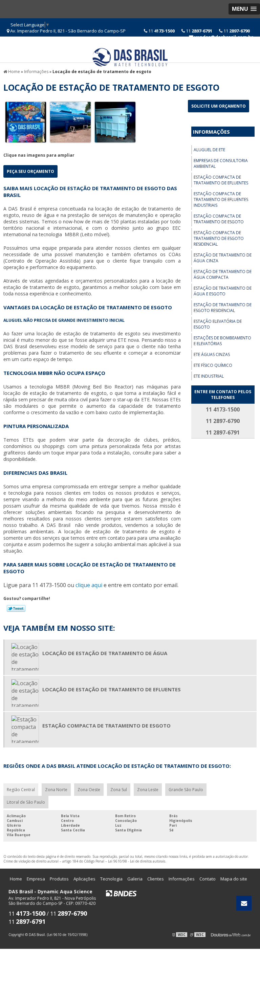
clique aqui (88, 585)
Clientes (155, 879)
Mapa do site (233, 879)
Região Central (21, 789)
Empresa (36, 879)
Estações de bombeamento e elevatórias (222, 341)
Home (16, 879)
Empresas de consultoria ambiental (221, 163)
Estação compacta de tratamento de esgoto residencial (219, 238)
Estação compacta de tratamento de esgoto (219, 219)
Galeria (135, 879)
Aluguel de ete (209, 150)
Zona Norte (56, 789)
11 (236, 31)
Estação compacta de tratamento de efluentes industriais (221, 199)
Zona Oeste (89, 789)
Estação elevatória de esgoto (218, 324)
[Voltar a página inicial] (130, 56)
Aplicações (84, 879)
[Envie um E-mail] (244, 903)
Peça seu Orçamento (30, 171)
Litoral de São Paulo (26, 802)
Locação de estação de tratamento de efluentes (111, 689)
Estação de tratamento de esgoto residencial (223, 307)
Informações (211, 131)
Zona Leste (147, 789)
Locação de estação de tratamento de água (104, 653)
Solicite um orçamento (218, 106)
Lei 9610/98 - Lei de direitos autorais (136, 861)
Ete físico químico (213, 365)
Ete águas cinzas (212, 354)
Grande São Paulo (186, 789)
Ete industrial (209, 376)
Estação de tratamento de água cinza (223, 258)
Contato (207, 879)
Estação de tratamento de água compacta (223, 274)
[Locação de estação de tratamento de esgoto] (26, 121)
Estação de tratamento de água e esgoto (223, 291)
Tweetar (16, 608)
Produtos (59, 879)
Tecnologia (111, 879)
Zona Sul (118, 789)
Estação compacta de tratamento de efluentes (221, 180)
